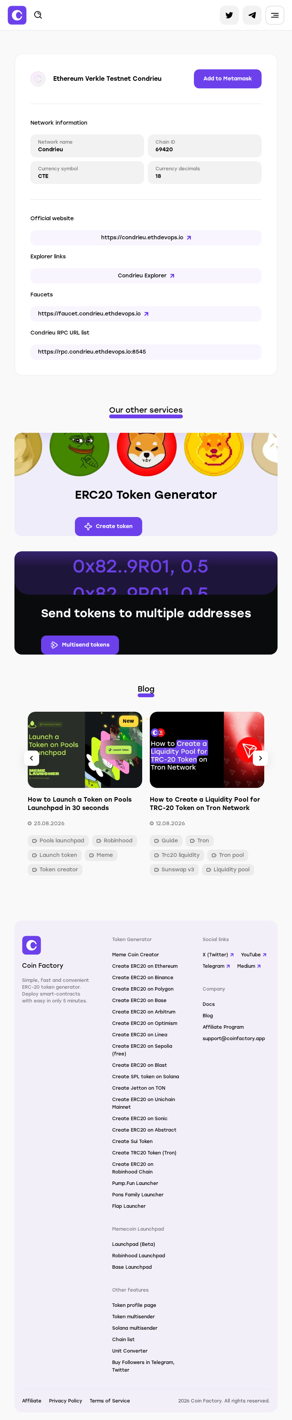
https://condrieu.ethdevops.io (142, 237)
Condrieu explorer (142, 275)
